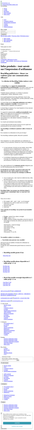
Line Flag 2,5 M (7, 282)
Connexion (3, 34)
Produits (3, 402)
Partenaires (6, 333)
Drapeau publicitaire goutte (10, 340)
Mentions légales (8, 352)
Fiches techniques (8, 27)
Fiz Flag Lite (6, 266)
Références (6, 329)
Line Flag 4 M (6, 283)
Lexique (6, 309)
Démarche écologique (9, 330)
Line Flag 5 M (6, 285)
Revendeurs (7, 316)
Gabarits (6, 25)
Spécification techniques (10, 22)
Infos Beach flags (8, 343)
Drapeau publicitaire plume (10, 338)
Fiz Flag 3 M (6, 269)
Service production (8, 327)
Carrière (6, 334)
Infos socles (7, 14)
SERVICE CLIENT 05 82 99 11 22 (12, 301)
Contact (6, 24)
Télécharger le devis (12, 59)
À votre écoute (4, 362)
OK (18, 360)
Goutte (5, 10)
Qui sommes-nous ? (9, 323)
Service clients (7, 305)
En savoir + (11, 416)
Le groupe (6, 324)
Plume (5, 8)
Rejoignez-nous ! (20, 36)
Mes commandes (8, 40)
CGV (5, 354)
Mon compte (7, 38)
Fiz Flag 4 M (6, 270)
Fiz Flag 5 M (6, 271)
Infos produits (7, 13)
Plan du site (7, 350)
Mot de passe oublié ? (6, 36)
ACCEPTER (17, 423)
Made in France (8, 332)
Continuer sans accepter (17, 426)
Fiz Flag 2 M (6, 267)
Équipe (5, 326)
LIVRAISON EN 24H (15, 298)
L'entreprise (3, 384)
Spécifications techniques (10, 310)
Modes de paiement (9, 313)
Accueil (3, 61)
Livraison (6, 315)
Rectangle (6, 11)
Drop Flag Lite (6, 255)
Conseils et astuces (8, 21)
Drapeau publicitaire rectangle (11, 341)
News (5, 351)
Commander (4, 59)
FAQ (5, 19)
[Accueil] (1, 1)
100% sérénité (7, 312)
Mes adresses (7, 41)
